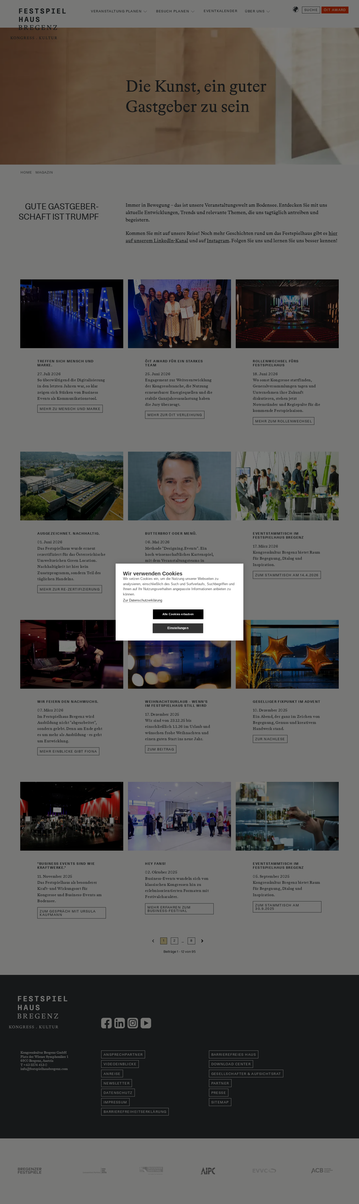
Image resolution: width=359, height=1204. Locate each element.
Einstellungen (177, 628)
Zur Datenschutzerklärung (142, 600)
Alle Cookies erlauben (178, 614)
